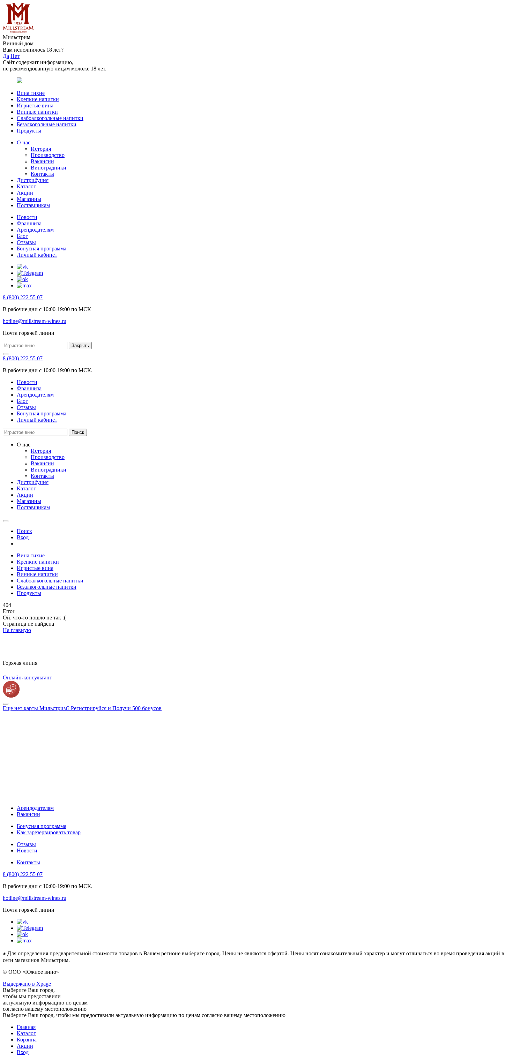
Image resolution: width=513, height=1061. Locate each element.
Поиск (78, 432)
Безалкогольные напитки (46, 124)
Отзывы (26, 242)
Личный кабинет (37, 255)
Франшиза (29, 223)
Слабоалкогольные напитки (50, 118)
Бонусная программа (41, 248)
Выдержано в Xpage (27, 984)
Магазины (29, 199)
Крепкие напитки (38, 99)
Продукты (29, 131)
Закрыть (80, 345)
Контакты (42, 174)
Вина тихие (31, 93)
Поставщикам (33, 205)
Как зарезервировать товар (49, 832)
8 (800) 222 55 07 (23, 297)
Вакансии (42, 161)
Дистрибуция (33, 180)
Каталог (26, 186)
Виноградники (48, 168)
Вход (23, 1052)
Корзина (27, 1040)
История (41, 149)
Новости (27, 217)
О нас (23, 142)
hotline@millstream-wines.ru (34, 321)
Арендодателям (35, 230)
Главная (26, 1027)
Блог (22, 236)
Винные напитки (37, 112)
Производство (48, 155)
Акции (25, 193)
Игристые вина (35, 105)
